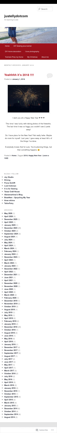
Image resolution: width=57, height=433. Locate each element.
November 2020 (10, 286)
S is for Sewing (10, 188)
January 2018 (9, 344)
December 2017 (10, 347)
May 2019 (8, 315)
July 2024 (8, 239)
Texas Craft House (12, 191)
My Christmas (32, 57)
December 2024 (10, 228)
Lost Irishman (10, 185)
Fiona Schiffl (9, 182)
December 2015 (10, 391)
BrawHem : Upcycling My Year (17, 197)
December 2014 (10, 408)
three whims (9, 200)
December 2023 (10, 257)
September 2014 (11, 414)
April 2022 (8, 271)
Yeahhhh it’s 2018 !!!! (19, 75)
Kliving (7, 180)
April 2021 (8, 280)
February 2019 (10, 321)
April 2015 (8, 399)
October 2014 (9, 411)
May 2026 (8, 213)
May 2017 (8, 364)
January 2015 (9, 405)
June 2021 (8, 277)
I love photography (32, 51)
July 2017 (8, 359)
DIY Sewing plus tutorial (23, 46)
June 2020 (8, 289)
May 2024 (8, 242)
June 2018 (8, 335)
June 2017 (8, 362)
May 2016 (8, 379)
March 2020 (9, 295)
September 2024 (11, 233)
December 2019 (10, 300)
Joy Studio (9, 177)
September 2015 (11, 396)
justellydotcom (16, 16)
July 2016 (8, 376)
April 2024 (8, 245)
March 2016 (9, 385)
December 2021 (10, 274)
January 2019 (9, 324)
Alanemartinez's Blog (13, 194)
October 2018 (9, 329)
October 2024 (9, 230)
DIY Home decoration (13, 51)
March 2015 (9, 402)
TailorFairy (8, 203)
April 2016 (8, 382)
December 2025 (10, 219)
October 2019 (9, 306)
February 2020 (10, 297)
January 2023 (9, 265)
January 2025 (9, 225)
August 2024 (9, 236)
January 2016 (9, 388)
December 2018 (10, 327)
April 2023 (8, 260)
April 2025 (8, 222)
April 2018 (8, 341)
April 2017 (8, 367)
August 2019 (9, 309)
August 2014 (9, 417)
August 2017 (9, 356)
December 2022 (10, 268)
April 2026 (8, 216)
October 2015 (9, 393)
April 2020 (8, 292)
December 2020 (10, 283)
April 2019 (8, 318)
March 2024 (9, 248)
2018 (26, 155)
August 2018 (9, 332)
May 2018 (8, 338)
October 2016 (9, 373)
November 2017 (10, 350)
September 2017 (11, 353)
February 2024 (10, 251)
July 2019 (8, 312)
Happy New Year (35, 155)
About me (45, 57)
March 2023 (9, 263)
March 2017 (9, 370)
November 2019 (10, 303)
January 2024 (9, 254)
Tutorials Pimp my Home (14, 57)
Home (7, 46)
